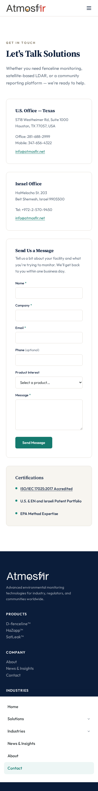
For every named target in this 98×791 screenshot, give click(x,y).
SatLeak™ (15, 636)
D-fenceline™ (18, 623)
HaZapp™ (14, 630)
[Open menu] (89, 8)
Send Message (33, 442)
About (11, 661)
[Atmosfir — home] (26, 8)
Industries (16, 731)
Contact (13, 675)
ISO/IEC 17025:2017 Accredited (46, 488)
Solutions (16, 718)
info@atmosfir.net (30, 151)
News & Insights (20, 668)
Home (13, 706)
